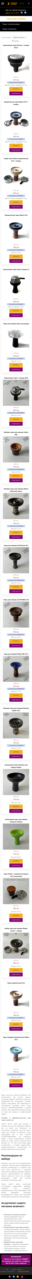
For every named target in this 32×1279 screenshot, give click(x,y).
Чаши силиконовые (11, 24)
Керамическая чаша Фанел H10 (16, 215)
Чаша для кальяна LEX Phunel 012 (16, 545)
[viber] (22, 13)
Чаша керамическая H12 (16, 983)
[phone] (18, 1277)
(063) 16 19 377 (12, 13)
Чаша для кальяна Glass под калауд (16, 324)
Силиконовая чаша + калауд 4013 (16, 378)
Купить (16, 89)
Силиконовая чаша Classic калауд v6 (16, 269)
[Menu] (2, 3)
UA (23, 3)
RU (21, 3)
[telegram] (25, 13)
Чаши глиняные (9, 29)
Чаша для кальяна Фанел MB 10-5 (16, 654)
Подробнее (16, 93)
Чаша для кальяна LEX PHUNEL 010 (16, 600)
